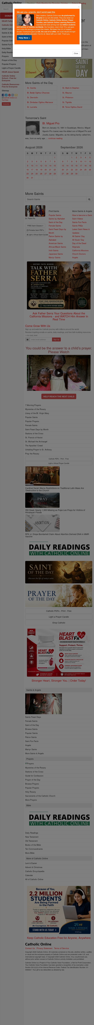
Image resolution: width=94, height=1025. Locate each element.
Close (76, 53)
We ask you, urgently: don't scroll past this (36, 11)
